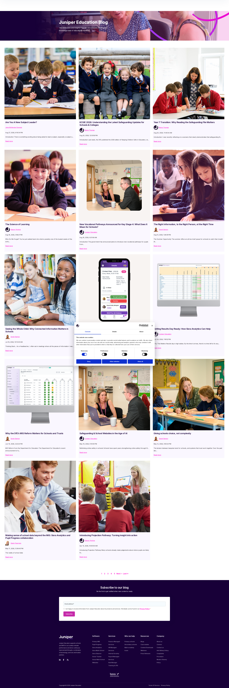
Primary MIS (96, 641)
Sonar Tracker (97, 656)
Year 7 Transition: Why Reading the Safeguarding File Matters (184, 122)
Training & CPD (113, 665)
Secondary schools (131, 644)
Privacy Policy (165, 685)
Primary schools (130, 641)
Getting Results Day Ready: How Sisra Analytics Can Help (182, 329)
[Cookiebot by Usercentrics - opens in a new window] (140, 325)
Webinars (144, 650)
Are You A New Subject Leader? (21, 122)
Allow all (140, 361)
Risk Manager (112, 662)
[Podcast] (68, 660)
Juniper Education (91, 232)
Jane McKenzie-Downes (13, 127)
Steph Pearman (16, 543)
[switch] (104, 354)
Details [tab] (114, 331)
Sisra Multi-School (98, 650)
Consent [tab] (87, 331)
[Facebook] (64, 660)
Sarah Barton (163, 229)
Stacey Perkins (16, 229)
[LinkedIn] (60, 660)
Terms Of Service (154, 685)
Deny (88, 361)
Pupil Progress (97, 644)
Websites (95, 662)
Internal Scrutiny (113, 653)
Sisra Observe (96, 653)
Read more (9, 141)
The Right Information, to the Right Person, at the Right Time (183, 224)
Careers (159, 644)
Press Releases (145, 653)
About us (159, 641)
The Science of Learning (17, 224)
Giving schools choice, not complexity (172, 433)
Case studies (145, 644)
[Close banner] (152, 325)
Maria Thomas (90, 130)
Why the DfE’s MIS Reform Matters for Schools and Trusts (34, 433)
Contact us (160, 647)
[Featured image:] (40, 83)
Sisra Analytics (97, 647)
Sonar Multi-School (98, 659)
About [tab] (141, 331)
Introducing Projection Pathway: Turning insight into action (108, 535)
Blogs (142, 641)
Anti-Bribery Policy (163, 650)
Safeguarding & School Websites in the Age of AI (103, 433)
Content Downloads (147, 647)
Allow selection (114, 361)
